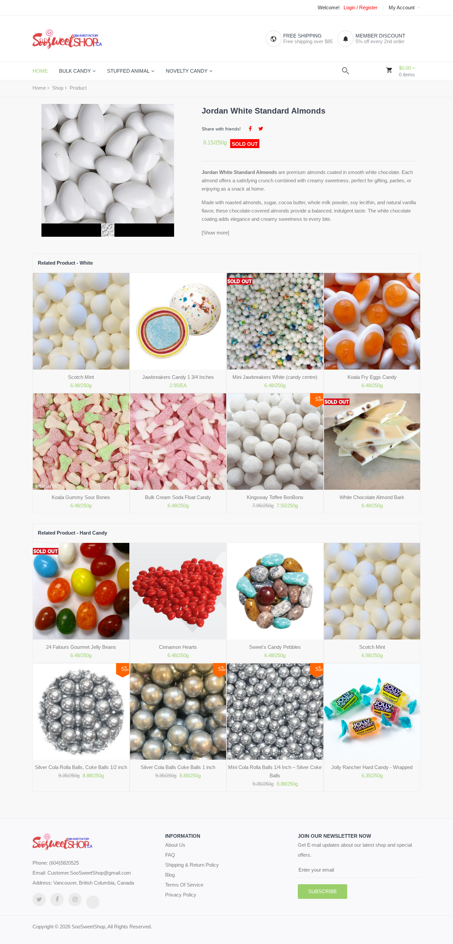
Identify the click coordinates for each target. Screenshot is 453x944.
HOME (40, 71)
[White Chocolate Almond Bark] (372, 441)
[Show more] (215, 232)
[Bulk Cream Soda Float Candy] (178, 441)
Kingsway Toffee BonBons (275, 497)
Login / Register (360, 7)
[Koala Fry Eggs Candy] (372, 321)
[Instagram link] (75, 899)
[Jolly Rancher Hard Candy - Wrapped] (372, 711)
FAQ (170, 855)
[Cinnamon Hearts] (178, 591)
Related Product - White (65, 263)
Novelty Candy (187, 71)
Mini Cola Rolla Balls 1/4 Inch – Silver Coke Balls (275, 771)
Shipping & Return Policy (192, 865)
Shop (57, 88)
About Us (175, 845)
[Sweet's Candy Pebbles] (275, 591)
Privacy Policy (180, 895)
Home (39, 88)
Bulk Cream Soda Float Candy (178, 497)
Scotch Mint (81, 377)
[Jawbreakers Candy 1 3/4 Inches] (178, 321)
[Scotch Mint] (81, 321)
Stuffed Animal (128, 71)
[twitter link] (39, 899)
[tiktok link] (92, 902)
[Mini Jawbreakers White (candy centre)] (275, 321)
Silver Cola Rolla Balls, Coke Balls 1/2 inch (81, 767)
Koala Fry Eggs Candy (372, 377)
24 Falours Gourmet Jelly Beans (81, 647)
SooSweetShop (88, 926)
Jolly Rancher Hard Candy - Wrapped (372, 767)
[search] (345, 71)
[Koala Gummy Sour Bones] (81, 441)
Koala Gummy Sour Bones (81, 497)
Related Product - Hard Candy (72, 533)
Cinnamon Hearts (178, 647)
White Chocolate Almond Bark (372, 497)
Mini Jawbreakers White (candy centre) (274, 377)
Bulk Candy (75, 71)
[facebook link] (57, 899)
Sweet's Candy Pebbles (275, 647)
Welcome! (329, 7)
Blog (170, 875)
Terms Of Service (184, 885)
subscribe (322, 891)
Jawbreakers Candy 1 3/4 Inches (178, 377)
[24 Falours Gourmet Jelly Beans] (81, 591)
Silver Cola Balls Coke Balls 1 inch (178, 767)
